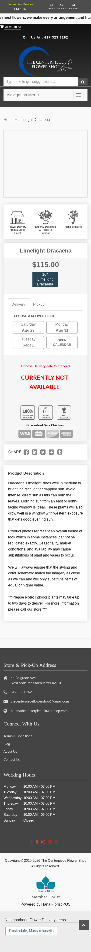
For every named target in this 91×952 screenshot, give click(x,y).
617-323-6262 (56, 37)
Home (9, 120)
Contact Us (12, 759)
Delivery (18, 304)
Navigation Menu (23, 95)
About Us (10, 751)
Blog (7, 744)
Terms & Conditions (18, 736)
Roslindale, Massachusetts (31, 931)
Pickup (39, 304)
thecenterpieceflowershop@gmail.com (40, 701)
